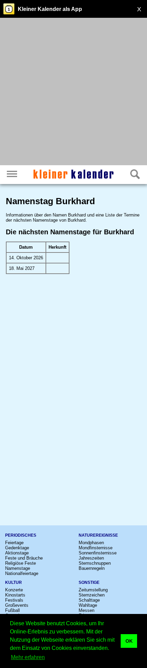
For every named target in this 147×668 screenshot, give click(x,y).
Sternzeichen (92, 595)
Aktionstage (17, 552)
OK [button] (129, 641)
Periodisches (20, 535)
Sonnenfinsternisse (98, 552)
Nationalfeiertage (21, 573)
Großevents (16, 605)
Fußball (12, 610)
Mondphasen (91, 542)
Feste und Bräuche (24, 558)
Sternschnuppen (95, 563)
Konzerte (14, 589)
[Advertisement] (73, 92)
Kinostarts (15, 595)
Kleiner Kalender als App (50, 9)
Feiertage (14, 542)
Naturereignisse (98, 535)
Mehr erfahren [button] (28, 657)
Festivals (14, 600)
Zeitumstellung (93, 589)
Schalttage (89, 600)
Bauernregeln (92, 568)
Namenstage (17, 568)
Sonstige (89, 582)
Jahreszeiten (91, 558)
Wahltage (88, 605)
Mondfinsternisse (95, 547)
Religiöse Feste (20, 563)
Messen (86, 610)
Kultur (13, 582)
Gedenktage (17, 547)
